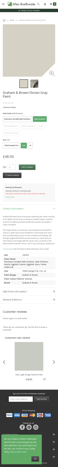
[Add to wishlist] (44, 379)
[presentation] (4, 361)
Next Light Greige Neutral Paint (29, 374)
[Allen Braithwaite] (20, 4)
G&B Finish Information (15, 291)
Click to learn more (18, 452)
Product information (13, 208)
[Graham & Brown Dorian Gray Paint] (24, 84)
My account (45, 4)
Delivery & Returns (12, 299)
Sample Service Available (30, 10)
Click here (6, 249)
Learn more (10, 197)
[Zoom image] (52, 74)
